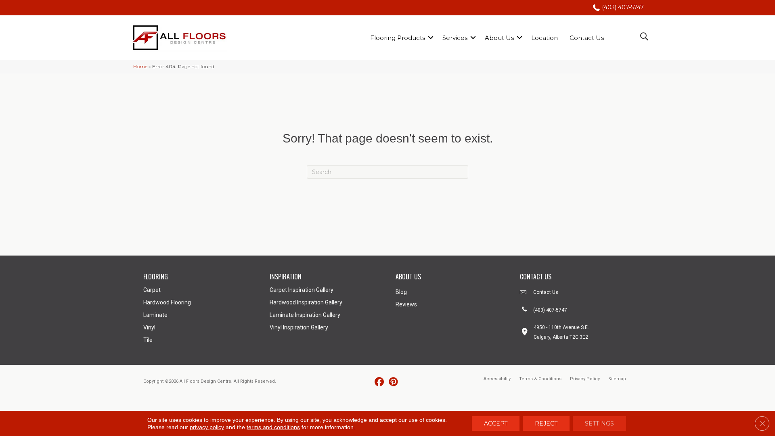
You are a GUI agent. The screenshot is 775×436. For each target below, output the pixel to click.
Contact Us (587, 38)
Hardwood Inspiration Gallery (306, 302)
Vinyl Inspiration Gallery (299, 327)
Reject (546, 423)
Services (454, 38)
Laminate (155, 315)
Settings (599, 423)
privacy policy (207, 427)
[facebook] (379, 382)
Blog (401, 292)
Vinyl (149, 327)
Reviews (406, 304)
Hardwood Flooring (167, 302)
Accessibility (497, 379)
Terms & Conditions (540, 379)
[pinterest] (393, 382)
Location (544, 38)
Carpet (152, 290)
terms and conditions (273, 427)
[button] (430, 37)
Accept (495, 423)
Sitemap (617, 379)
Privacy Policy (585, 379)
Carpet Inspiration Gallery (301, 290)
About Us (499, 38)
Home (140, 66)
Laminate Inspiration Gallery (305, 315)
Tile (148, 340)
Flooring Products (397, 38)
